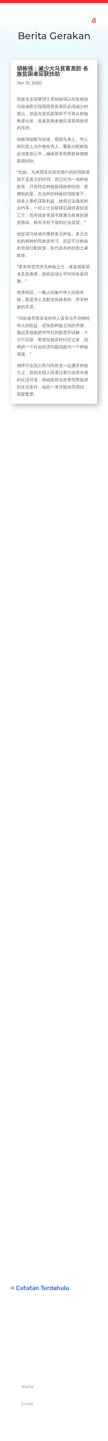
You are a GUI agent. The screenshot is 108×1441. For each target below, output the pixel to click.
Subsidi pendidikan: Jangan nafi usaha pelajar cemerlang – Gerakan (51, 1190)
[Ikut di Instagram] (60, 1365)
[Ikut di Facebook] (34, 1365)
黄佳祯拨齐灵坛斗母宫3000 (52, 948)
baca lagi (26, 556)
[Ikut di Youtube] (74, 1365)
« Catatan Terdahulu (40, 1288)
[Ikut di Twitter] (47, 1365)
